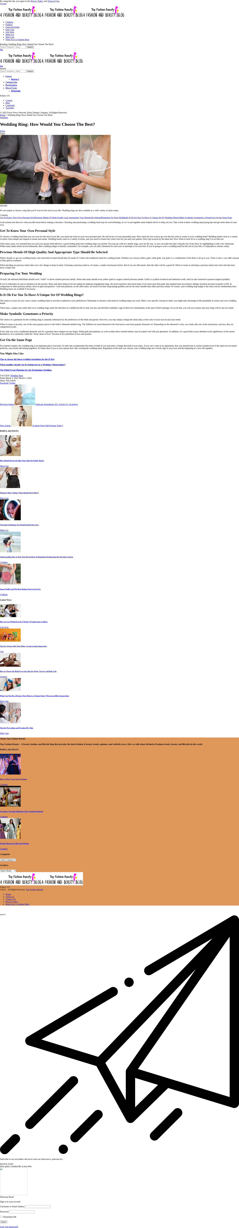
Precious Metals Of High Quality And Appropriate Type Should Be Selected (68, 217)
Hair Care (4, 498)
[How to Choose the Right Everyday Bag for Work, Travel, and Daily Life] (10, 666)
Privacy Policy (37, 1)
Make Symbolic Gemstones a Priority (195, 217)
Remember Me (9, 1217)
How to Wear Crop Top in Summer (13, 779)
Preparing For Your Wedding (114, 217)
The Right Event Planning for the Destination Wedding (26, 370)
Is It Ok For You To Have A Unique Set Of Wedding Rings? (153, 217)
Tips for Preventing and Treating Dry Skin (16, 728)
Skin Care (4, 466)
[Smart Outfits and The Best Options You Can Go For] (10, 583)
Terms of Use (53, 1)
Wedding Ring (16, 375)
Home (2, 115)
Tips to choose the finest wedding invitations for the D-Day (27, 359)
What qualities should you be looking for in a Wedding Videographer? (33, 364)
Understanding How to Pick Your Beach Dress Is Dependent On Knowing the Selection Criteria (36, 557)
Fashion (3, 677)
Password (4, 1211)
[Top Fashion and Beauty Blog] (62, 17)
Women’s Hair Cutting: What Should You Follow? (19, 493)
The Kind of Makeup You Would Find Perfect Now (19, 525)
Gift (1, 651)
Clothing (4, 562)
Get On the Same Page (222, 217)
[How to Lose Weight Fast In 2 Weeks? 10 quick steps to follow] (10, 616)
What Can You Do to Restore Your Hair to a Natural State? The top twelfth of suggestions (34, 696)
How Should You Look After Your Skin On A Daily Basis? (22, 461)
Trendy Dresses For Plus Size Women (14, 843)
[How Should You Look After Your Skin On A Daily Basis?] (10, 455)
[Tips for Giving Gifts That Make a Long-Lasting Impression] (10, 641)
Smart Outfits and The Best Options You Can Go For (20, 589)
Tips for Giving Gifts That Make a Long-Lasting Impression (23, 646)
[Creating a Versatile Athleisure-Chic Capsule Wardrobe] (10, 806)
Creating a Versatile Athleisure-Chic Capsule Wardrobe (21, 811)
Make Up (4, 530)
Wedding (4, 117)
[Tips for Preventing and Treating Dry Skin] (10, 722)
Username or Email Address (12, 1206)
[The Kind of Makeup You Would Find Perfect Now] (10, 519)
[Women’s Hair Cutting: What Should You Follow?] (10, 487)
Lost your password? (9, 1227)
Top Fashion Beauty (34, 889)
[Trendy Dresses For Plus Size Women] (10, 838)
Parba (2, 131)
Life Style (4, 627)
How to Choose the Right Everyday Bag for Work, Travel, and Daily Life (28, 671)
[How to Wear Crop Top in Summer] (10, 774)
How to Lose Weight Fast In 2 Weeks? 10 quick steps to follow (24, 622)
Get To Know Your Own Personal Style (17, 217)
